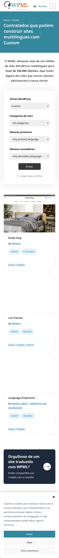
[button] (53, 496)
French (30, 344)
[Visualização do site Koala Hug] (29, 214)
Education (27, 415)
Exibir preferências (29, 550)
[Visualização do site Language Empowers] (29, 374)
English (20, 264)
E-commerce (28, 251)
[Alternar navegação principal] (53, 6)
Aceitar (29, 534)
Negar (29, 542)
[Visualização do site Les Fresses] (29, 294)
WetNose (16, 243)
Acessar (42, 6)
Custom (14, 251)
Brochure (27, 331)
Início (6, 20)
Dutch (11, 264)
